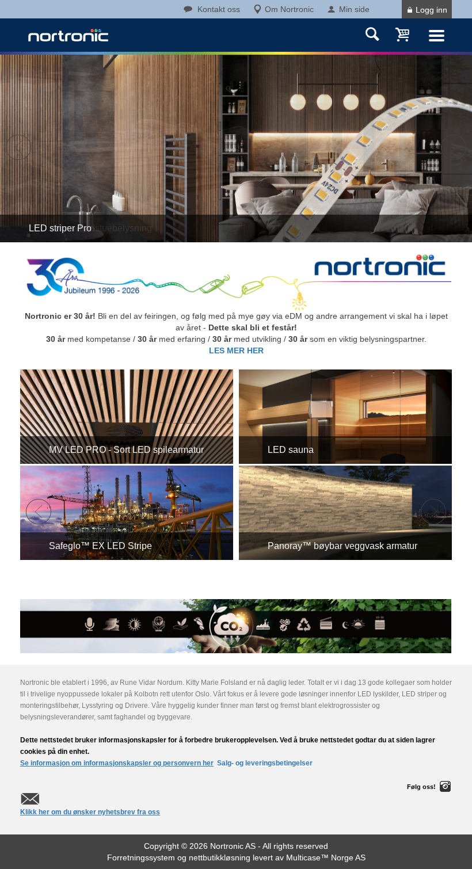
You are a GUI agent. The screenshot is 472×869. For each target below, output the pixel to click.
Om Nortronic (289, 9)
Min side (354, 9)
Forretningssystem (141, 857)
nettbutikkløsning (219, 857)
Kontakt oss (218, 9)
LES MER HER (236, 350)
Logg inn (431, 9)
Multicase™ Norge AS (326, 857)
